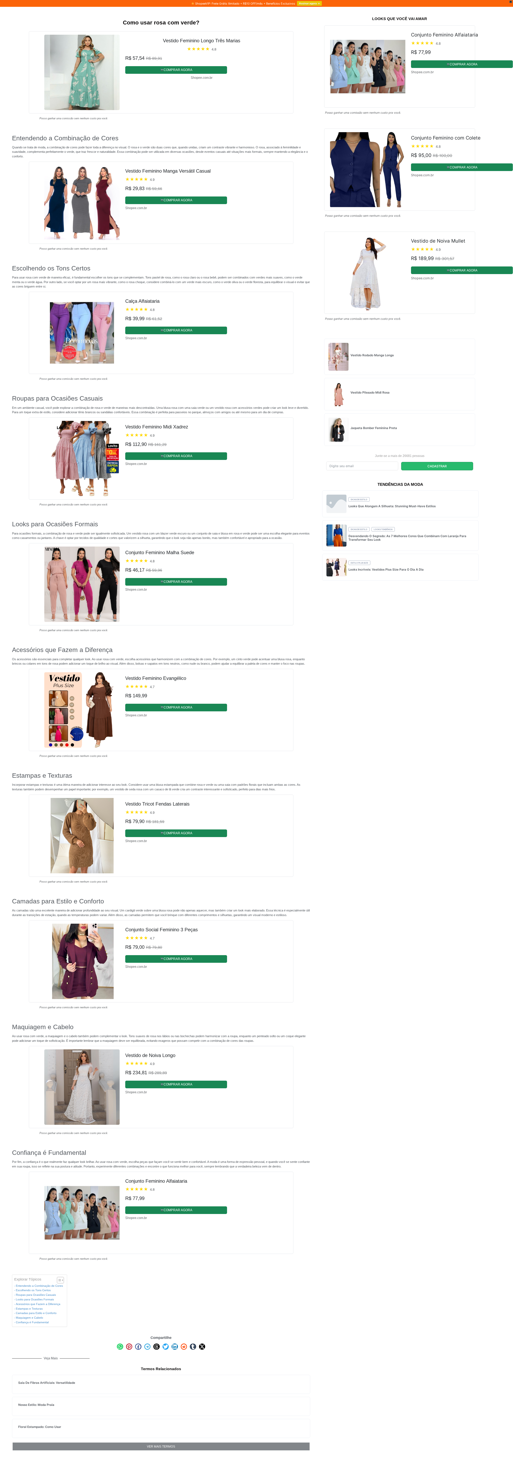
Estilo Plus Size (359, 563)
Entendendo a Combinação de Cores (39, 1285)
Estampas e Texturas (29, 1308)
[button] (120, 1347)
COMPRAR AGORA (178, 70)
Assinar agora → (309, 3)
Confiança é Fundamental (32, 1322)
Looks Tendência (383, 529)
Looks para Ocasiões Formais (35, 1299)
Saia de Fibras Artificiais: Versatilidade (46, 1383)
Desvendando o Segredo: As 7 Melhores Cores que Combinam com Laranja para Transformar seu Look (407, 538)
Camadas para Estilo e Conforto (36, 1313)
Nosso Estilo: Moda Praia (36, 1405)
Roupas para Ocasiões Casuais (36, 1294)
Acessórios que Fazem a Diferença (38, 1304)
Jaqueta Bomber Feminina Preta (373, 428)
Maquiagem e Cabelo (29, 1317)
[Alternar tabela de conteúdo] (58, 1280)
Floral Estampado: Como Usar (39, 1427)
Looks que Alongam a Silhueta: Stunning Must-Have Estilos (392, 506)
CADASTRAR (437, 466)
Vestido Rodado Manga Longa (372, 355)
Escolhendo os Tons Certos (33, 1290)
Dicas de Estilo (359, 499)
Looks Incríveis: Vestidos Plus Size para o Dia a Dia (386, 569)
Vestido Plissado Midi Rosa (370, 392)
